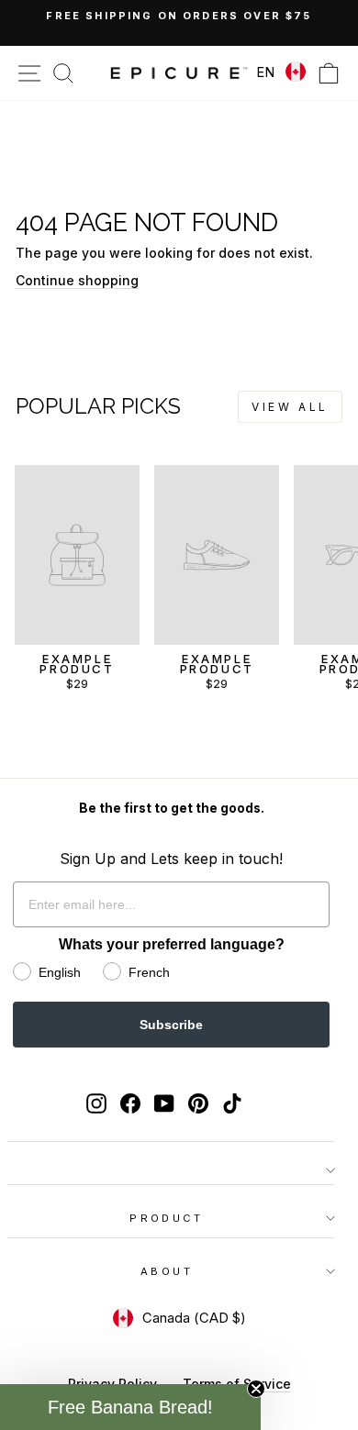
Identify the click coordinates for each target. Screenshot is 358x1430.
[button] (130, 1407)
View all (290, 407)
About (166, 1271)
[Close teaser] (256, 1389)
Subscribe (171, 1024)
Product (166, 1218)
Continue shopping (77, 280)
